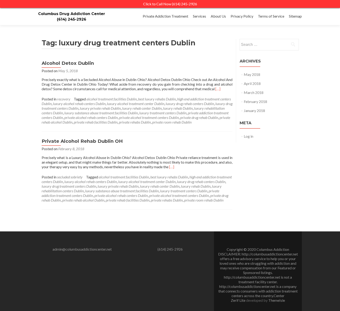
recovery (63, 99)
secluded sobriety (70, 177)
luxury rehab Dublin (178, 108)
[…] (217, 89)
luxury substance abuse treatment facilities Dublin (101, 113)
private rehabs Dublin (135, 122)
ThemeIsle (276, 300)
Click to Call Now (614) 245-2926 (170, 4)
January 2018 (254, 110)
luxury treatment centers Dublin (162, 113)
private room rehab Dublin (172, 122)
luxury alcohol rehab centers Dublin (79, 103)
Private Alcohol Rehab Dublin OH (82, 141)
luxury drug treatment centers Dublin (69, 186)
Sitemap (295, 16)
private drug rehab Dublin (199, 117)
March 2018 (253, 92)
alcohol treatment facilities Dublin (112, 99)
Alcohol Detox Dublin (68, 63)
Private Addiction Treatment (165, 16)
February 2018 (255, 101)
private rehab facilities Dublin (95, 122)
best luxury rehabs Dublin (157, 99)
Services (199, 16)
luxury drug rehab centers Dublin (190, 103)
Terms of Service (271, 16)
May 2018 (252, 74)
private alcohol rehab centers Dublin (91, 117)
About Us (218, 16)
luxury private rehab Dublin (100, 108)
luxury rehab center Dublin (142, 108)
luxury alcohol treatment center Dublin (135, 103)
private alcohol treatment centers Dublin (149, 117)
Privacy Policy (242, 16)
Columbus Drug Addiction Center (71, 14)
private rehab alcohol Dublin (83, 200)
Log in (248, 136)
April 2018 (252, 83)
